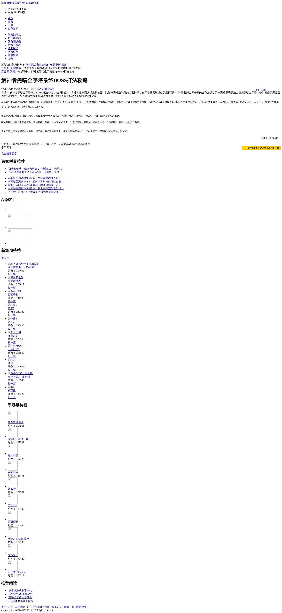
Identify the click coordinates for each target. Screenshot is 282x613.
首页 (10, 18)
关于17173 (7, 606)
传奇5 (11, 308)
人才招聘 (20, 606)
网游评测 (13, 51)
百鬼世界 (13, 522)
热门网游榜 (14, 38)
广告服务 (32, 606)
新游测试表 (14, 41)
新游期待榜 (14, 34)
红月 (10, 363)
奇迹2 (11, 322)
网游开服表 (14, 45)
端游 (10, 21)
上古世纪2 (14, 349)
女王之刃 (13, 335)
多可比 (12, 390)
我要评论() (48, 89)
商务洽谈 (44, 606)
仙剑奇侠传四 (16, 422)
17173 (4, 68)
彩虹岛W (13, 472)
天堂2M (12, 505)
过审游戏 (13, 28)
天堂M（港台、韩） (19, 439)
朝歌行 (12, 488)
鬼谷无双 (30, 64)
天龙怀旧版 (59, 64)
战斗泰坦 (13, 555)
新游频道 (16, 68)
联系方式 (57, 606)
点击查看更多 (9, 153)
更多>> (5, 257)
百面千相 (13, 294)
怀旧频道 (13, 48)
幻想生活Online (16, 572)
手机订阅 (260, 90)
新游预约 (13, 55)
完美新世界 (14, 281)
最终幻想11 (14, 455)
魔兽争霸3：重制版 (19, 376)
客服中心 (69, 606)
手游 (10, 25)
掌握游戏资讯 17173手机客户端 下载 (263, 148)
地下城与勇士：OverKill (21, 267)
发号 (10, 58)
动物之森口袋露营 (18, 538)
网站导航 (81, 606)
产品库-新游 (8, 71)
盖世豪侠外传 (44, 64)
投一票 (12, 274)
